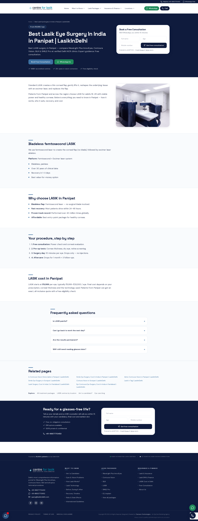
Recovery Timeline (73, 493)
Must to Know (77, 8)
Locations (128, 8)
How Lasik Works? (73, 481)
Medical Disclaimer (65, 514)
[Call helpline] (192, 515)
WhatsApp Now (190, 2)
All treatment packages (46, 393)
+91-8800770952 (38, 493)
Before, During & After (74, 489)
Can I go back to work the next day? (99, 330)
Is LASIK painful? (99, 321)
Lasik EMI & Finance (146, 477)
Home (66, 8)
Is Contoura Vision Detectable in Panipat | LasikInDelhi (48, 377)
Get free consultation (155, 45)
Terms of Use (48, 514)
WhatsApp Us (65, 62)
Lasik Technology (72, 485)
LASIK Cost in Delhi (146, 481)
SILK (104, 481)
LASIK (105, 485)
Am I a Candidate (72, 473)
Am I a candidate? (85, 393)
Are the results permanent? (99, 339)
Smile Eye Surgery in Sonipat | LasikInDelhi (44, 381)
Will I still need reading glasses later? (99, 349)
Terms (147, 50)
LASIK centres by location (66, 393)
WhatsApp (153, 8)
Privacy (142, 50)
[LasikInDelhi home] (41, 8)
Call (166, 8)
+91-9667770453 (53, 433)
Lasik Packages (93, 8)
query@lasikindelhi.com (40, 497)
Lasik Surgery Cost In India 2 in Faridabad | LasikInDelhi (48, 384)
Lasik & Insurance (145, 473)
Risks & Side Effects (73, 497)
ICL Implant (107, 493)
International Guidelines (75, 501)
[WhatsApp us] (192, 508)
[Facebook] (30, 503)
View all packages (109, 497)
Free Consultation (146, 485)
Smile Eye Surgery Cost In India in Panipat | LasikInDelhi (97, 377)
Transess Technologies (143, 514)
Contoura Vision (109, 477)
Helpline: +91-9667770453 (171, 2)
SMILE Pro (106, 489)
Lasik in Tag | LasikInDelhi (133, 381)
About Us (142, 489)
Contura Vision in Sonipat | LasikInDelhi (91, 381)
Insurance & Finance (112, 8)
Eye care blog (100, 393)
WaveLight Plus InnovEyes (112, 473)
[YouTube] (41, 503)
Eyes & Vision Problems (75, 477)
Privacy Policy (34, 514)
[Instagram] (36, 503)
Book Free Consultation (40, 62)
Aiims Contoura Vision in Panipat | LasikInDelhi (141, 377)
